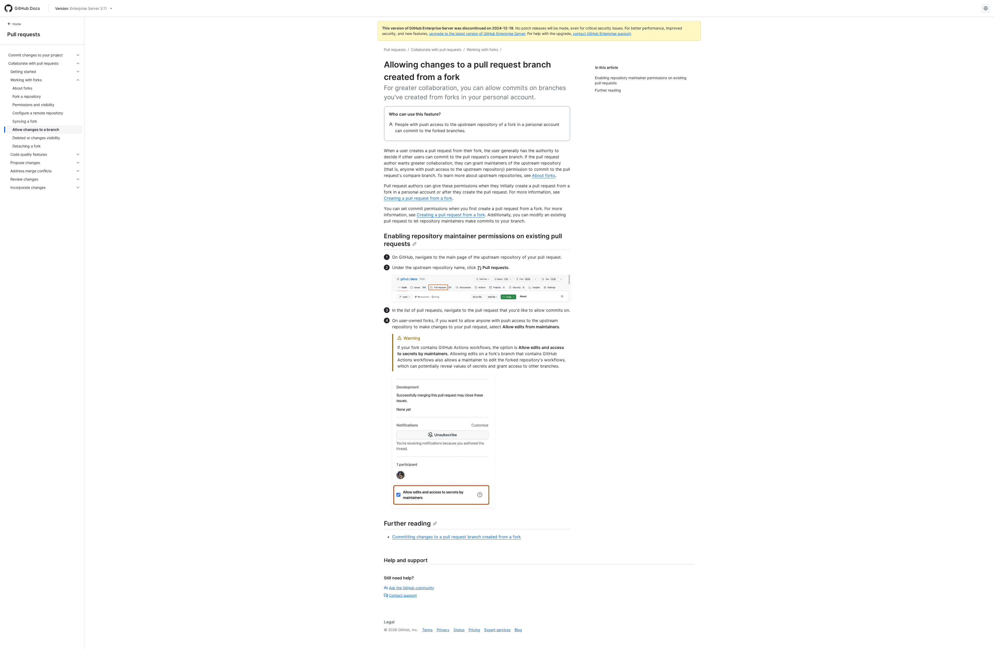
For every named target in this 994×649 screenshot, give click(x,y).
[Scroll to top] (982, 637)
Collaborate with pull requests (436, 49)
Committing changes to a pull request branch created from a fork (456, 536)
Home (16, 24)
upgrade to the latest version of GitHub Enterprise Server (477, 33)
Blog (518, 630)
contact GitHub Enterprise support (602, 33)
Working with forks (482, 49)
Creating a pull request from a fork (418, 198)
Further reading (407, 523)
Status (459, 630)
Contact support (403, 595)
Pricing (474, 630)
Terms (427, 630)
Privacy (443, 630)
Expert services (497, 630)
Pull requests (23, 34)
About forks (543, 175)
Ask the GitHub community (411, 588)
